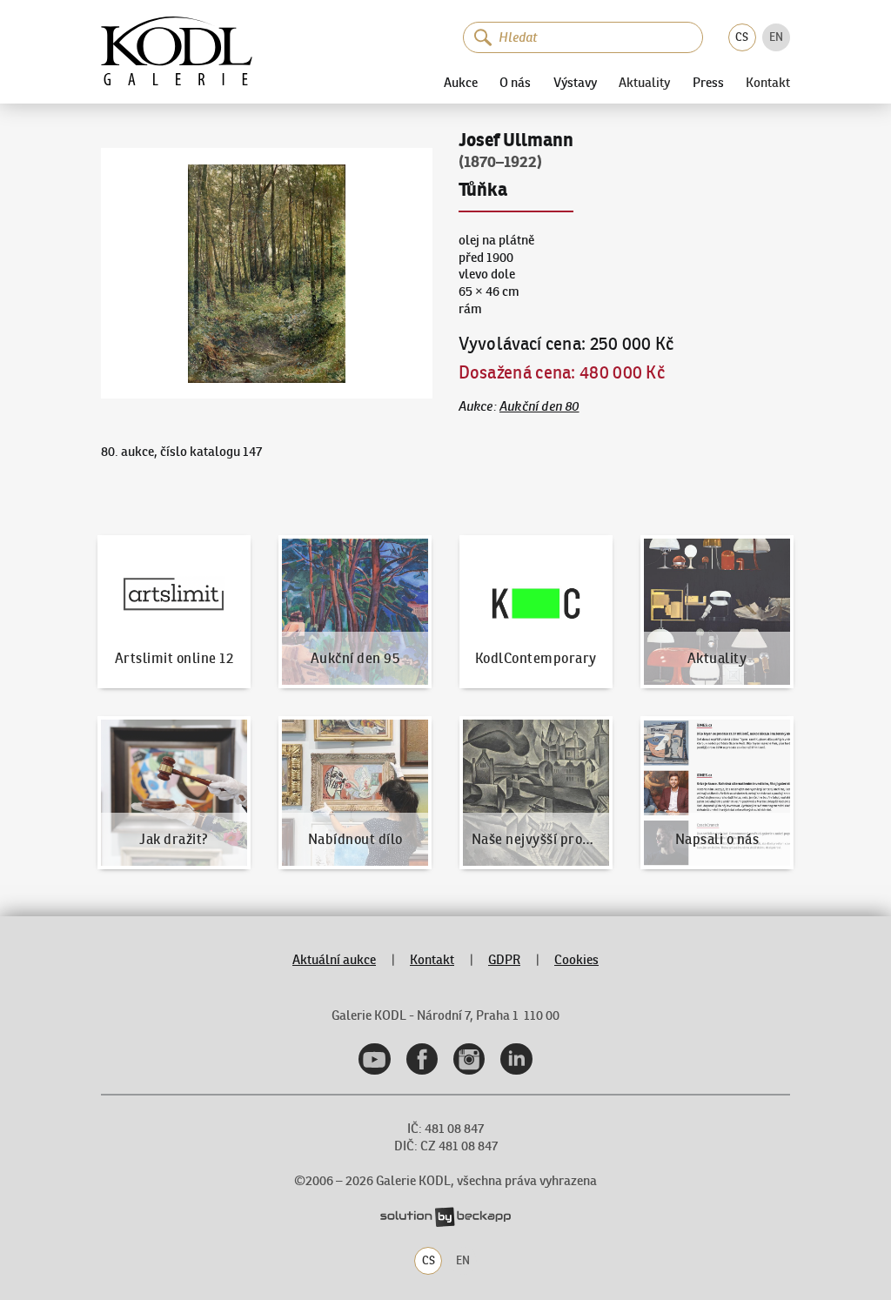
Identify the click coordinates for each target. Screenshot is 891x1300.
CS (741, 37)
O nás (515, 82)
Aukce (461, 82)
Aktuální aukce (334, 960)
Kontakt (768, 83)
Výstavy (575, 82)
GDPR (504, 960)
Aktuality (644, 83)
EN (776, 37)
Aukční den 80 (539, 406)
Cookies (576, 960)
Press (708, 82)
